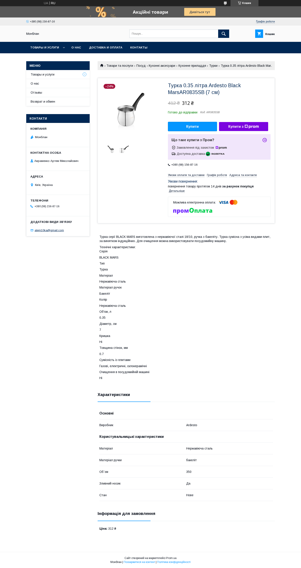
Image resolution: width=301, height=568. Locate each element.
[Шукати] (223, 34)
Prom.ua (171, 558)
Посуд (141, 65)
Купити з (235, 126)
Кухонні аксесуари (162, 65)
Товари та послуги (119, 65)
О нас (76, 47)
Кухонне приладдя (192, 65)
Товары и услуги (44, 47)
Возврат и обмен (43, 101)
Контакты (138, 47)
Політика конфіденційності (174, 562)
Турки (213, 65)
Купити (192, 126)
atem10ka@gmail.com (49, 230)
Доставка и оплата (105, 47)
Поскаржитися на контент (139, 562)
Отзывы (36, 92)
